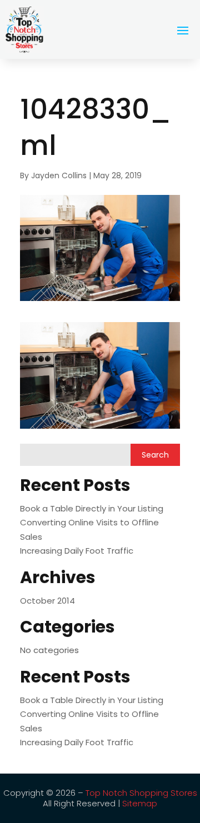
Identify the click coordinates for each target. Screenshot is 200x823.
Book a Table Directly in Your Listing (91, 508)
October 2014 (47, 600)
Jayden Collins (59, 175)
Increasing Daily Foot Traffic (76, 550)
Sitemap (139, 803)
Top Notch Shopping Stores (141, 793)
